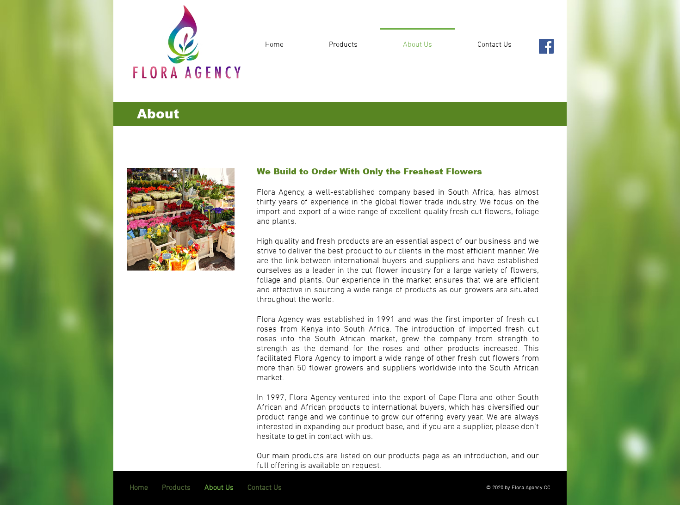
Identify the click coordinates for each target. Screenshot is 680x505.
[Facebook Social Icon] (546, 46)
